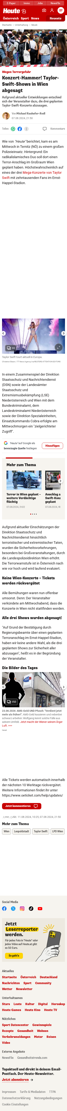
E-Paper (11, 3)
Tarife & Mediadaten (32, 1092)
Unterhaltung (21, 25)
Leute (18, 1004)
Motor (38, 1037)
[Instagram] (22, 908)
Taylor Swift (40, 831)
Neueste (55, 18)
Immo (27, 3)
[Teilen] (26, 129)
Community (43, 983)
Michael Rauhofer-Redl (30, 113)
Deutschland (48, 977)
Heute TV (50, 1010)
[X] (13, 908)
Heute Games (11, 1010)
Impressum (9, 1092)
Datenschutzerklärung (16, 1098)
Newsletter (24, 989)
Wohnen (42, 1031)
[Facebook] (19, 128)
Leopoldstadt (21, 831)
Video (6, 1043)
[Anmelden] (52, 10)
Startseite (7, 25)
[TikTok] (31, 908)
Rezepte (8, 1031)
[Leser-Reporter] (44, 10)
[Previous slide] (6, 481)
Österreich (11, 18)
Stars (6, 1004)
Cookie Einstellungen (15, 1104)
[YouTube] (40, 908)
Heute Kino (32, 1010)
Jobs (40, 3)
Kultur (29, 1004)
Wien (6, 831)
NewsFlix (55, 3)
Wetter (7, 989)
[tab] (30, 514)
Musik (34, 25)
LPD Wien (57, 831)
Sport (25, 18)
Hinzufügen (52, 446)
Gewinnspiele (42, 1025)
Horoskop (58, 1004)
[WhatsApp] (13, 128)
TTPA (52, 1092)
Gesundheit (25, 1031)
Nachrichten (11, 983)
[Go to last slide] (3, 333)
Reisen (51, 1037)
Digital (43, 1004)
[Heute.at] (11, 10)
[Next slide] (63, 333)
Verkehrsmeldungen (16, 1037)
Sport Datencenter (15, 1025)
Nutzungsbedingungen (48, 1098)
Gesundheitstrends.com (32, 1058)
